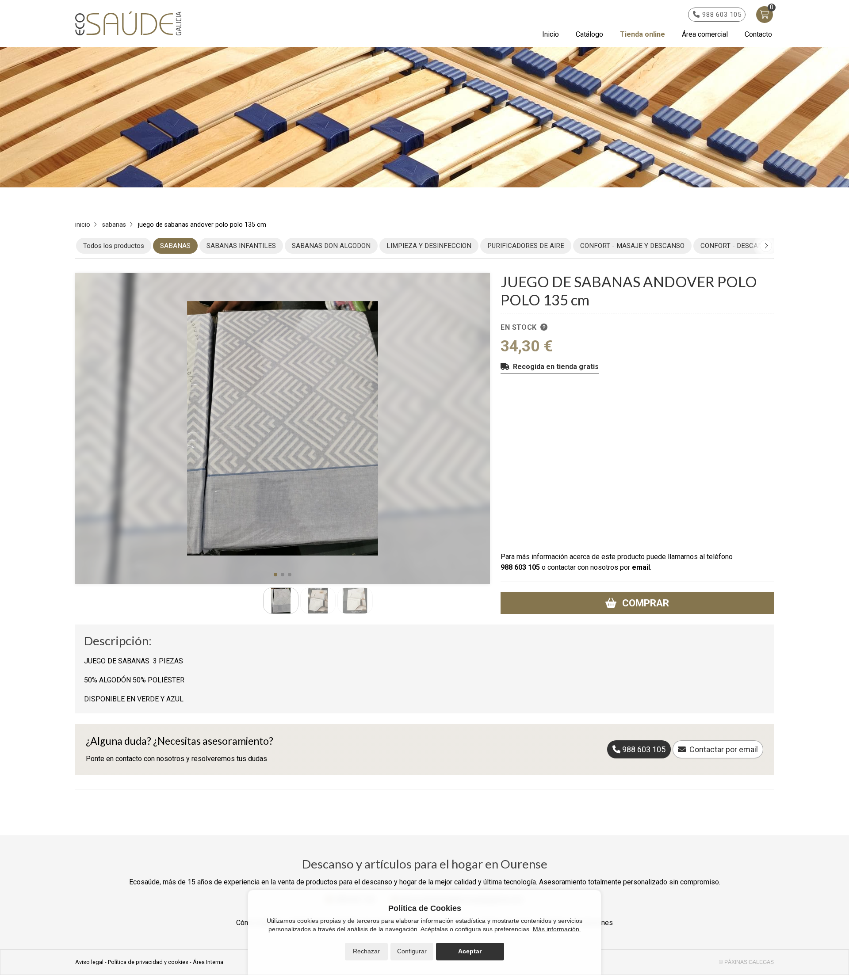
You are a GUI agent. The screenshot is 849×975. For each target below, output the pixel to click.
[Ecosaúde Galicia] (128, 23)
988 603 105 (520, 567)
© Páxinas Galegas (746, 962)
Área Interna (208, 962)
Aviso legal (89, 962)
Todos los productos (113, 246)
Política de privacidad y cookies (148, 962)
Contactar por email (723, 749)
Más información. (557, 929)
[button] (275, 574)
